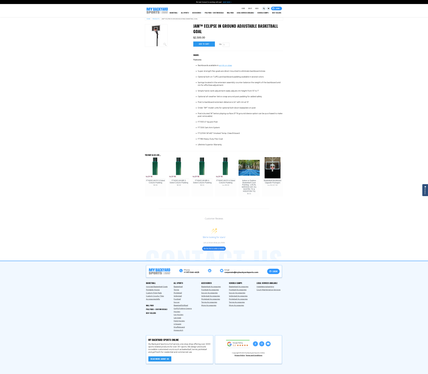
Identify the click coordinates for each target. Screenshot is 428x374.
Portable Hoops (153, 290)
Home (243, 8)
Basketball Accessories (211, 287)
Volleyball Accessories (210, 296)
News (256, 8)
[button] (264, 8)
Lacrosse (177, 318)
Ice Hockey (178, 315)
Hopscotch (178, 330)
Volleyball (178, 296)
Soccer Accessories (209, 293)
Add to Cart (204, 44)
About (250, 8)
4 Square (177, 324)
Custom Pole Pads (154, 293)
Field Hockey (179, 321)
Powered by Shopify (189, 370)
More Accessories (208, 305)
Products (155, 19)
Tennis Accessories (209, 302)
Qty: (220, 44)
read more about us (160, 359)
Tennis (176, 290)
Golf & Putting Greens (183, 308)
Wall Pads (150, 305)
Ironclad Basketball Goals (157, 287)
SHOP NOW (226, 2)
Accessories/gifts (153, 299)
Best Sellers (151, 313)
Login (276, 8)
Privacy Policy (240, 355)
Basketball (178, 287)
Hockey (177, 312)
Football (177, 299)
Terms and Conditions (254, 355)
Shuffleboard (179, 327)
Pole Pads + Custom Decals (156, 309)
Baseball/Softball (181, 305)
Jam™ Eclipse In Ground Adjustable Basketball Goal (180, 19)
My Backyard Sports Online (167, 370)
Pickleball (178, 293)
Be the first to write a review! (214, 249)
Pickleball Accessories (210, 299)
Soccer (177, 302)
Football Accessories (210, 290)
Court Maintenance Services (268, 290)
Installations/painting (265, 287)
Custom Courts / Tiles (155, 296)
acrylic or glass (225, 65)
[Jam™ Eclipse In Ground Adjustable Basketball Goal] (156, 35)
